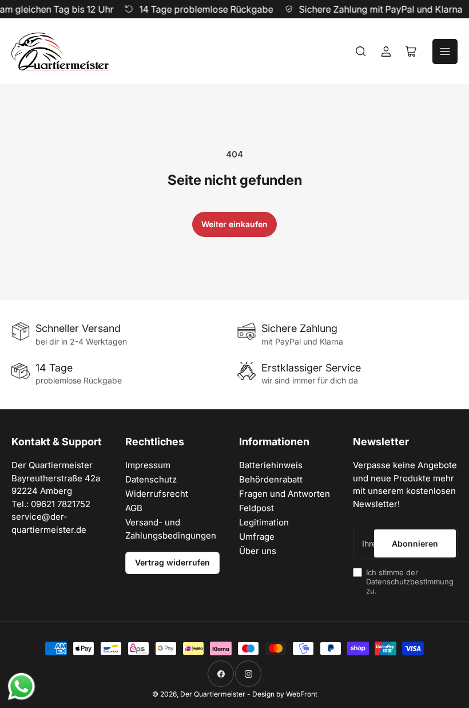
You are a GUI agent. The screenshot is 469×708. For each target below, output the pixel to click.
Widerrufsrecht (156, 493)
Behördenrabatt (271, 479)
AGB (133, 508)
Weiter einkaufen (234, 224)
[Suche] (360, 51)
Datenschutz (151, 479)
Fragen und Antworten (284, 493)
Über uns (257, 550)
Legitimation (264, 522)
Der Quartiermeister (212, 694)
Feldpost (256, 508)
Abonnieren (415, 543)
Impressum (147, 465)
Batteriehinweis (271, 465)
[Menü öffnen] (445, 51)
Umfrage (257, 536)
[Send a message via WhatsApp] (21, 686)
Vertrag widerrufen (172, 562)
